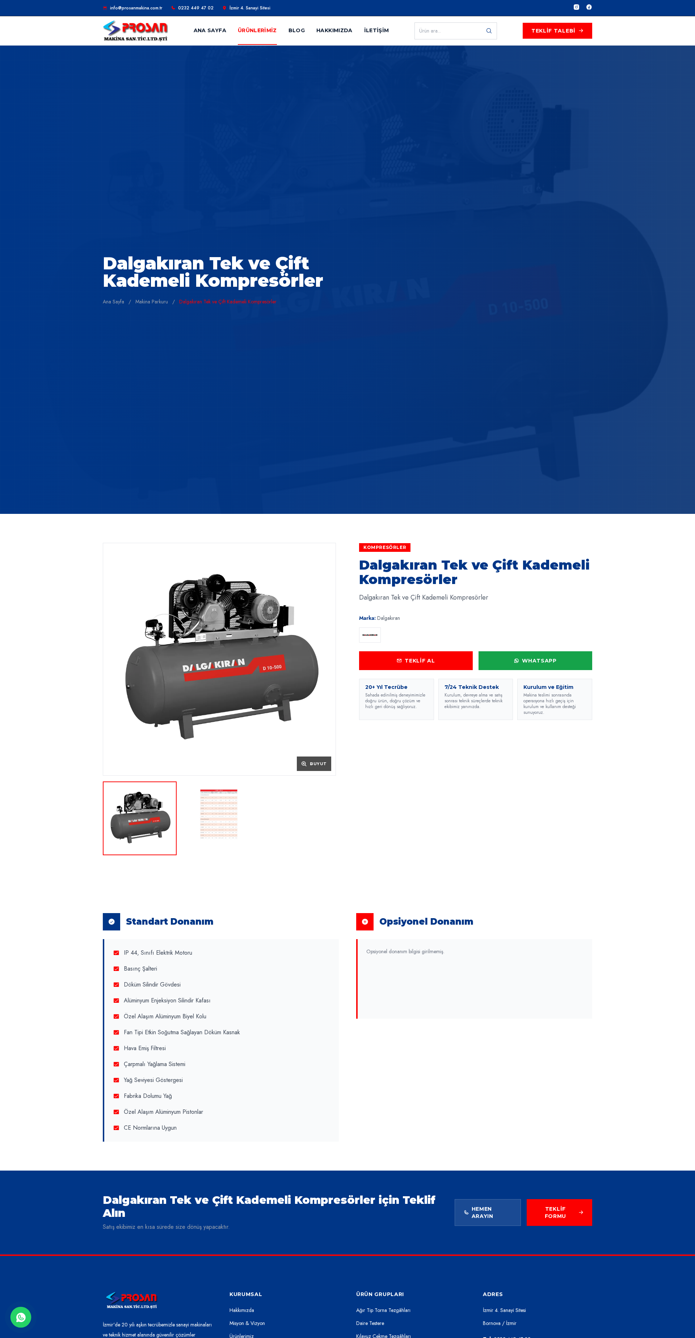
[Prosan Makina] (132, 1301)
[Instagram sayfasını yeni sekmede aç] (576, 8)
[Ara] (489, 31)
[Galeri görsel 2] (219, 818)
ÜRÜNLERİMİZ (257, 30)
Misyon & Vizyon (247, 1323)
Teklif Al (420, 660)
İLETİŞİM (376, 30)
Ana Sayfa (113, 301)
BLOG (296, 30)
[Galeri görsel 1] (140, 818)
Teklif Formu (555, 1212)
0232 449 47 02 (196, 8)
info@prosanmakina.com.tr (136, 8)
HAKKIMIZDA (334, 30)
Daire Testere (370, 1323)
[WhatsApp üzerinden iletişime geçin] (20, 1317)
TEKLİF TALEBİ (553, 30)
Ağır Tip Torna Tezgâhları (383, 1310)
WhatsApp (539, 660)
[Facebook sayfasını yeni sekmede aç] (589, 8)
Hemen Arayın (482, 1212)
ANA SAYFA (210, 30)
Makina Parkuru (151, 301)
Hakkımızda (241, 1310)
